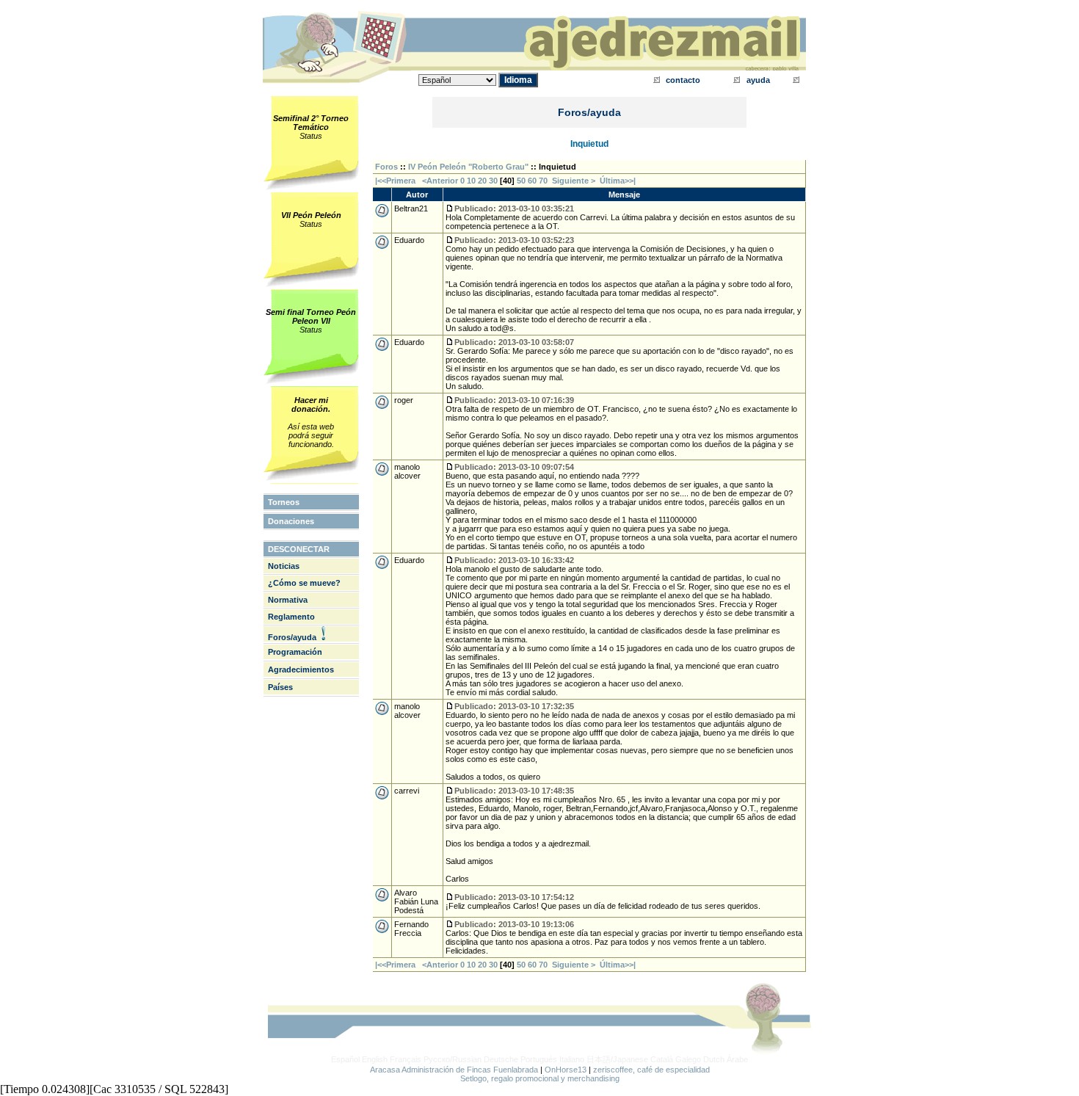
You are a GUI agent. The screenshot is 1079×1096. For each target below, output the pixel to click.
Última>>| (618, 180)
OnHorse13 (565, 1069)
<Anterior (439, 180)
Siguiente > (576, 180)
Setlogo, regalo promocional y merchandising (540, 1078)
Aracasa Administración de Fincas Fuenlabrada (454, 1069)
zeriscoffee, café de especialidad (651, 1069)
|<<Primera (395, 180)
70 (543, 180)
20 (482, 180)
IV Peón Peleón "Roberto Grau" (468, 166)
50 (521, 180)
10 (471, 180)
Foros (386, 166)
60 (532, 180)
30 (493, 180)
